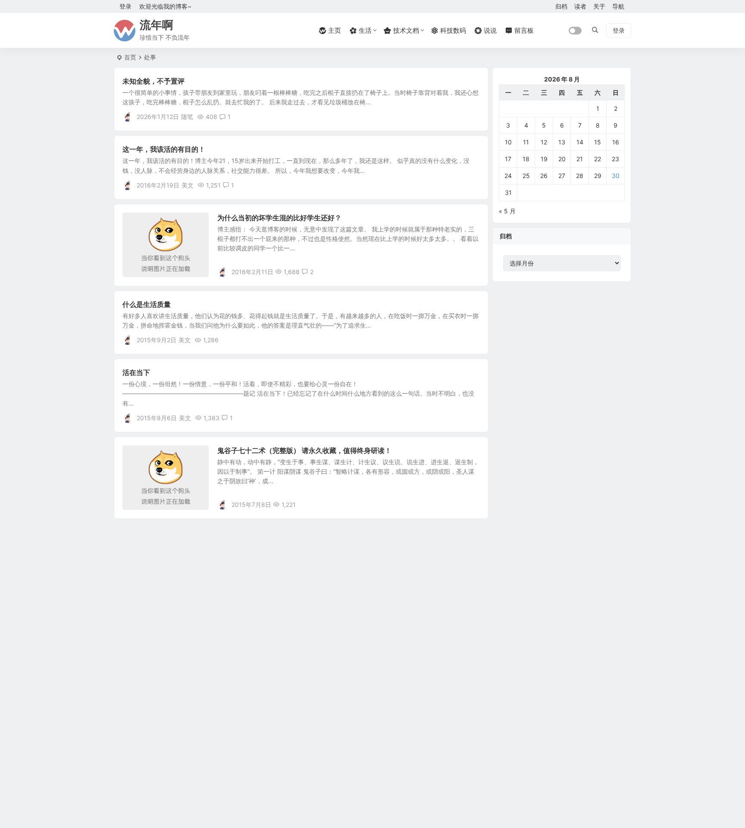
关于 (599, 6)
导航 (618, 6)
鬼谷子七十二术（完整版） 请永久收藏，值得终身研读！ (304, 450)
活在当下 (136, 372)
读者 (580, 6)
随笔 (187, 116)
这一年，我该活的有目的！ (163, 149)
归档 (561, 6)
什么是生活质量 (146, 304)
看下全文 (472, 116)
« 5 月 (507, 211)
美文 (188, 185)
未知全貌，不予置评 (153, 81)
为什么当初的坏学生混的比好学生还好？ (279, 217)
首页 (130, 57)
